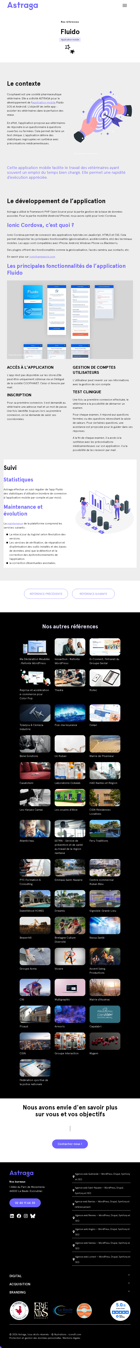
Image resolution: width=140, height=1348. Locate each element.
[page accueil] (22, 5)
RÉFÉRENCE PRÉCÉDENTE (46, 593)
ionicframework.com (42, 256)
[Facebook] (19, 1216)
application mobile (44, 102)
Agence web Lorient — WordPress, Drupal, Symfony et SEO (102, 1259)
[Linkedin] (12, 1216)
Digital (15, 1276)
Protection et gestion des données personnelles (35, 1338)
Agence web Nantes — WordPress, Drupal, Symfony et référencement (102, 1204)
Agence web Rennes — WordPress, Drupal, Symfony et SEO (102, 1218)
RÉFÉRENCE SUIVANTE (93, 593)
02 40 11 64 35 (25, 1203)
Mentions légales (71, 1338)
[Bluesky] (32, 1216)
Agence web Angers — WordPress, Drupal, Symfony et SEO (102, 1232)
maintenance (15, 523)
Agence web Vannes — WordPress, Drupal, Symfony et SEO (102, 1246)
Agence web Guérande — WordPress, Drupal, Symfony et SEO (102, 1177)
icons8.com (74, 1334)
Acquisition (19, 1284)
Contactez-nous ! (70, 1144)
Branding (17, 1292)
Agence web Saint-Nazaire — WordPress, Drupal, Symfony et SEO (99, 1190)
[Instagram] (25, 1216)
